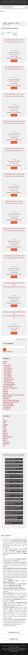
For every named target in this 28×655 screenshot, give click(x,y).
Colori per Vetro (8, 381)
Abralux (5, 421)
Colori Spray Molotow (9, 384)
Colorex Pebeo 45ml (10, 468)
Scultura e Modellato (8, 405)
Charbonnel (6, 444)
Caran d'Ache (6, 442)
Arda (4, 428)
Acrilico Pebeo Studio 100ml (12, 465)
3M (4, 419)
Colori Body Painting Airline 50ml (14, 201)
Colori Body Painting (9, 382)
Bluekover (5, 435)
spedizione (17, 54)
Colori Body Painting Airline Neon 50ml (14, 256)
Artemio (5, 430)
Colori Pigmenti (8, 375)
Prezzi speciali (6, 409)
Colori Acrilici (7, 367)
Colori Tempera (8, 370)
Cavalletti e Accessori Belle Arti (11, 402)
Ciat (4, 445)
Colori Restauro (8, 372)
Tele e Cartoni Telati (8, 403)
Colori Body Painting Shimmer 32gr (14, 94)
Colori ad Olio (7, 365)
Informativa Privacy (16, 646)
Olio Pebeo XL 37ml (10, 459)
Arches (5, 426)
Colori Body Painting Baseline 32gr (14, 40)
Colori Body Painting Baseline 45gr (14, 148)
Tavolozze (5, 391)
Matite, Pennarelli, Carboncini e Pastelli (13, 395)
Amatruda (5, 424)
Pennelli (5, 361)
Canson (5, 440)
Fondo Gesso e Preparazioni (10, 388)
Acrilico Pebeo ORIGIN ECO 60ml (14, 499)
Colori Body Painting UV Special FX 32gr (14, 121)
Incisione (5, 393)
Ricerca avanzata (7, 351)
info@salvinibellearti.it (21, 1)
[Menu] (26, 7)
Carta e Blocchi (7, 407)
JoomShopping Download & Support (21, 339)
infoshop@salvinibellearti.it (19, 650)
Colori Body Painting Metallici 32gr (14, 67)
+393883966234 (13, 1)
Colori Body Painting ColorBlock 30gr (14, 174)
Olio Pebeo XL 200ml (11, 462)
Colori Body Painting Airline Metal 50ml (14, 228)
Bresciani (5, 438)
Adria (4, 423)
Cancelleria (6, 398)
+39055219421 (5, 1)
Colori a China (7, 374)
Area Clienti (11, 647)
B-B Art (5, 431)
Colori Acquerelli (8, 368)
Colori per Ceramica (9, 379)
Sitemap (24, 646)
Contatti (17, 647)
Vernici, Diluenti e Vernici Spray (11, 400)
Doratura (5, 389)
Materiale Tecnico (7, 396)
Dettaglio (14, 60)
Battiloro (5, 433)
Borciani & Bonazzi (8, 437)
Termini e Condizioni (6, 646)
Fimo (7, 472)
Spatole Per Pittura (8, 386)
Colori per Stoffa (8, 377)
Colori (4, 363)
